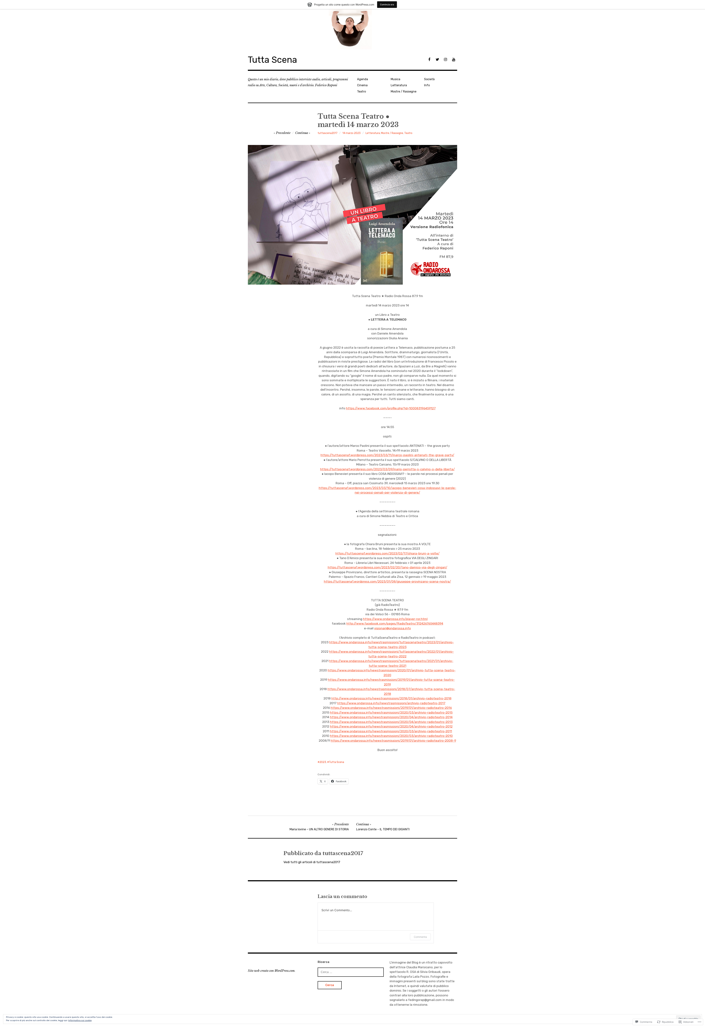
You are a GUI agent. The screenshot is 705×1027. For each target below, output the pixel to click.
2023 (322, 762)
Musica (395, 79)
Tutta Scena (272, 59)
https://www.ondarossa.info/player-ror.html (395, 619)
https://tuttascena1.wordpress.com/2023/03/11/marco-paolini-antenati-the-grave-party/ (387, 455)
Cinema (362, 85)
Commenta (420, 936)
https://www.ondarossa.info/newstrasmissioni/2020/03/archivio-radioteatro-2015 (391, 712)
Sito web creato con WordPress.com (271, 971)
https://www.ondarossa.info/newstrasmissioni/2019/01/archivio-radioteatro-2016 (391, 708)
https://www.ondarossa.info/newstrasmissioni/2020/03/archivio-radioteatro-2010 (391, 736)
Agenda (362, 79)
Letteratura (399, 85)
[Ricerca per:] (351, 972)
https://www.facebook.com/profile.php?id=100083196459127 (391, 408)
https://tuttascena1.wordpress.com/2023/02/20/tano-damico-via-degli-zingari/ (387, 567)
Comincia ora (387, 4)
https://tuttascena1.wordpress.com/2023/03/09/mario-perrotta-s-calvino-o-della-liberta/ (387, 469)
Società (429, 79)
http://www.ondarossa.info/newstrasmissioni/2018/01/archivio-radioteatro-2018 (391, 698)
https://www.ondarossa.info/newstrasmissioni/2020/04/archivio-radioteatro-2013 (391, 722)
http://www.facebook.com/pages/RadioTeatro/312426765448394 (394, 623)
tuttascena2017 (327, 133)
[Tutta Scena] (352, 29)
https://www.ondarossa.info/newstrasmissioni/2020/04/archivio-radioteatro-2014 (391, 717)
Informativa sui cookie (80, 1020)
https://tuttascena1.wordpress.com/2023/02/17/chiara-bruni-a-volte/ (387, 553)
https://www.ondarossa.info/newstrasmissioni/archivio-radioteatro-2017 (391, 703)
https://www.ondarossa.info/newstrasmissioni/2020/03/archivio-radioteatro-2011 (391, 731)
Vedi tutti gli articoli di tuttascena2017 (311, 862)
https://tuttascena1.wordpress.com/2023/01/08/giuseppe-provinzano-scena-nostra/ (387, 581)
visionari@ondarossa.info (392, 628)
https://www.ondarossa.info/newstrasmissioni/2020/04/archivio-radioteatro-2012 (391, 726)
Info (427, 85)
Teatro (361, 91)
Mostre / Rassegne (403, 91)
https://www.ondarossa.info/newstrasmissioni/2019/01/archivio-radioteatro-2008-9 (393, 740)
